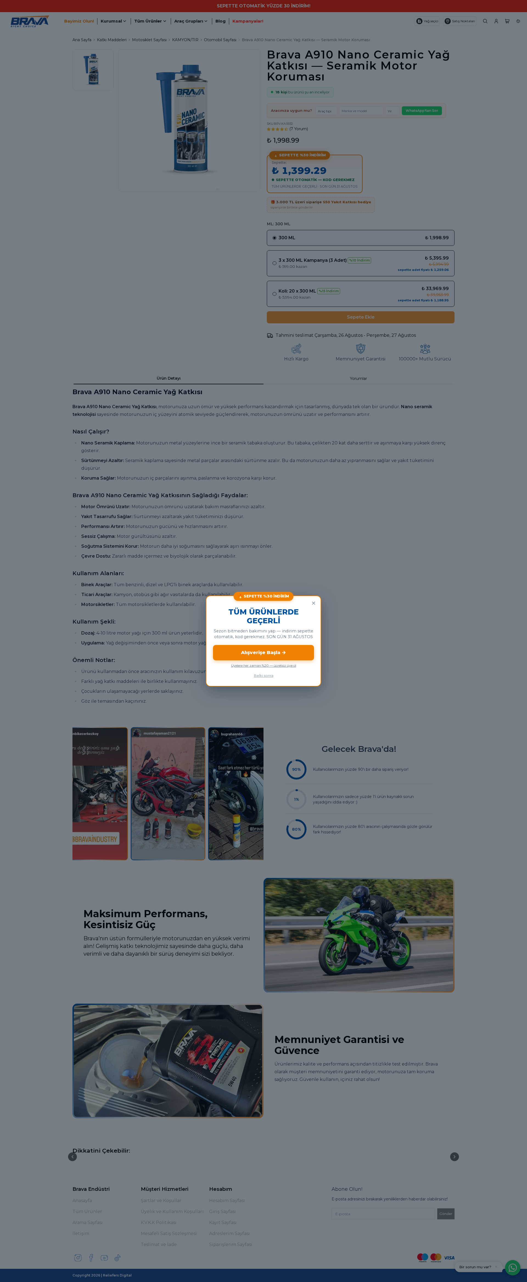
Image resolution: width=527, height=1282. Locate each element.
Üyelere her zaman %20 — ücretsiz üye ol (263, 665)
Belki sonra (263, 675)
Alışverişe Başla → (263, 652)
